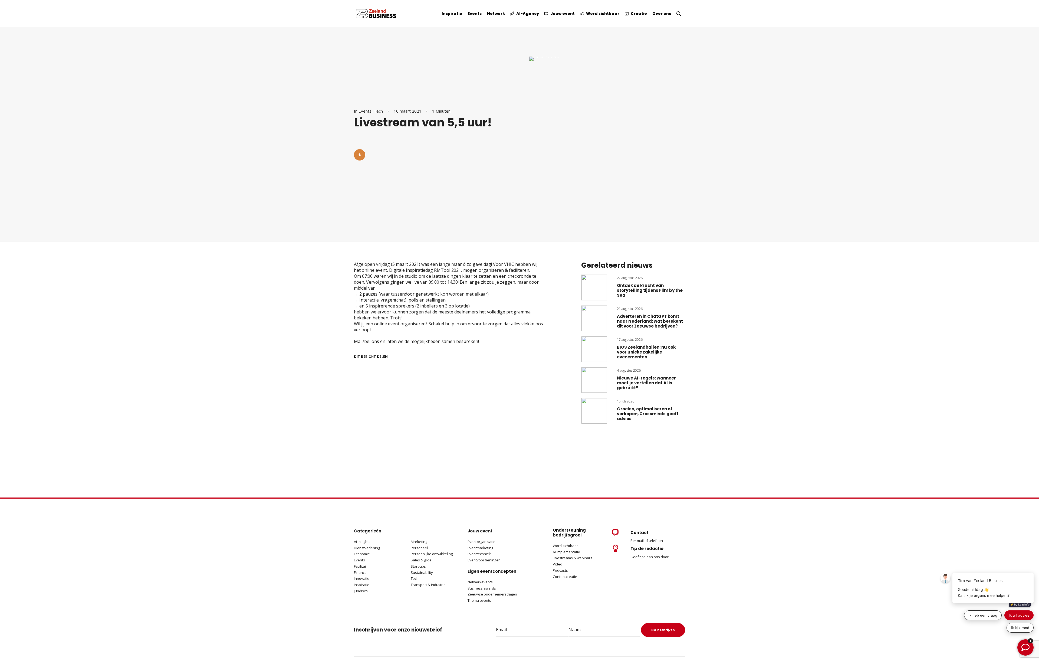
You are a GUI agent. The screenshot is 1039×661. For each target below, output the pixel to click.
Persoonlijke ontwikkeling (432, 553)
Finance (360, 572)
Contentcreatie (565, 576)
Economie (362, 553)
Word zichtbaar (565, 545)
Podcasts (561, 570)
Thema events (479, 600)
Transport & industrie (428, 584)
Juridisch (361, 590)
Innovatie (361, 578)
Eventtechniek (479, 553)
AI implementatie (566, 551)
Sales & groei (421, 560)
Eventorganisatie (481, 541)
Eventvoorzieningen (484, 560)
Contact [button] (639, 532)
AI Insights (362, 541)
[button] (359, 155)
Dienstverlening (367, 547)
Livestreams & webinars (572, 557)
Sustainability (422, 572)
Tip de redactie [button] (646, 548)
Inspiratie (361, 584)
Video (557, 564)
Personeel (419, 547)
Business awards (482, 588)
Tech (378, 111)
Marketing (419, 541)
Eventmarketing (480, 547)
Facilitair (360, 566)
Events (365, 111)
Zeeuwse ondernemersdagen (492, 594)
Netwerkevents (480, 582)
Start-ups (418, 566)
